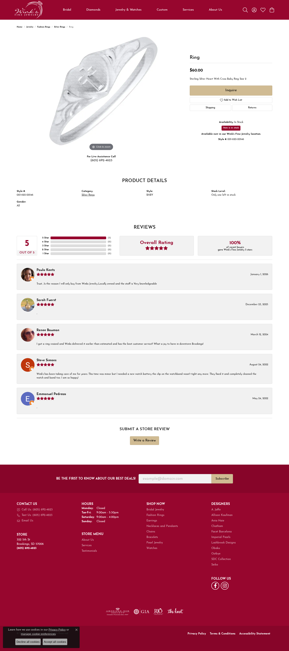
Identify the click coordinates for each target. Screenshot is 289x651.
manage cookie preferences (38, 633)
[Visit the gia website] (141, 612)
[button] (245, 10)
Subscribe (222, 478)
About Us (215, 9)
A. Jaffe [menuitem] (216, 509)
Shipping (210, 108)
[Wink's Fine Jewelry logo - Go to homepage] (28, 10)
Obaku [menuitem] (215, 548)
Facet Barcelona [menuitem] (221, 531)
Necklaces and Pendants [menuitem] (162, 526)
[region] (101, 93)
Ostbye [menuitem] (215, 553)
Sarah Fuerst (46, 300)
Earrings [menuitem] (151, 520)
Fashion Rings (43, 27)
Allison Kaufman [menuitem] (222, 515)
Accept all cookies (55, 641)
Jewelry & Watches (128, 9)
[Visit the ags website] (118, 612)
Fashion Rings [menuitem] (155, 515)
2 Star (45, 250)
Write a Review (144, 440)
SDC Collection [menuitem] (221, 559)
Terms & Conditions (222, 633)
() (109, 238)
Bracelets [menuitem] (152, 537)
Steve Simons (46, 360)
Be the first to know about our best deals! (95, 478)
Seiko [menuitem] (214, 564)
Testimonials (89, 551)
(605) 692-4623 (101, 160)
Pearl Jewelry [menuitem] (154, 542)
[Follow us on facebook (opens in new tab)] (215, 586)
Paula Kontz (46, 270)
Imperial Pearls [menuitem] (220, 537)
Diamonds (93, 9)
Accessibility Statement (254, 633)
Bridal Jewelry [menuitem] (155, 509)
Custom (162, 9)
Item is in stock (231, 128)
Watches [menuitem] (151, 548)
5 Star (45, 238)
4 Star (45, 242)
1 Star (46, 253)
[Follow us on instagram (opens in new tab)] (225, 586)
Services (188, 9)
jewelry (29, 27)
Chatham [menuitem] (217, 526)
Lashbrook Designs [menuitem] (223, 542)
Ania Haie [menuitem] (217, 520)
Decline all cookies (28, 641)
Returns (252, 108)
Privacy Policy (197, 633)
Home (19, 27)
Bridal (67, 9)
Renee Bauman (48, 330)
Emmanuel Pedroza (51, 394)
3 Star (45, 246)
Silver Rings (59, 27)
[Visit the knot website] (175, 612)
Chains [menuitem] (150, 531)
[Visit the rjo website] (158, 612)
